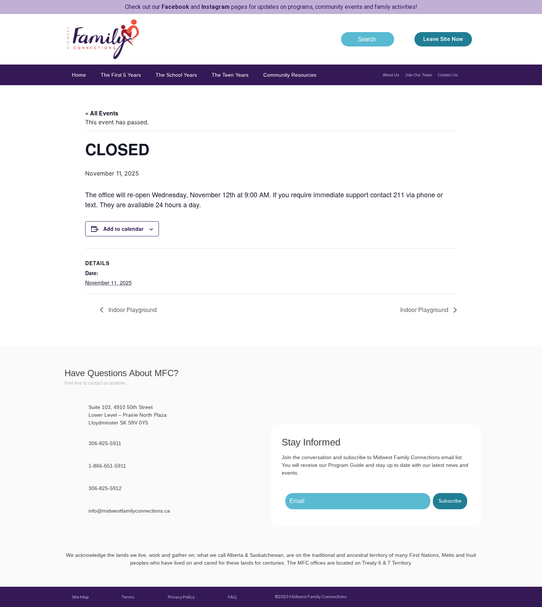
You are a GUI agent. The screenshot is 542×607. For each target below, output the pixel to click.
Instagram (215, 6)
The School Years (176, 75)
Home (79, 75)
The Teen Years (230, 75)
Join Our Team (418, 75)
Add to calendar (123, 228)
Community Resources (289, 75)
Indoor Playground (132, 309)
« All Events (101, 113)
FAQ (232, 597)
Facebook (175, 6)
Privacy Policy (181, 597)
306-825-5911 (104, 443)
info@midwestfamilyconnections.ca (129, 511)
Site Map (80, 597)
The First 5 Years (121, 75)
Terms (128, 597)
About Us (391, 75)
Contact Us (448, 75)
